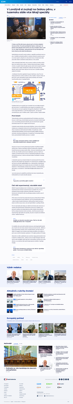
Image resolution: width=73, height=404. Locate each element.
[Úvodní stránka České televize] (10, 379)
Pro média (21, 383)
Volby (18, 4)
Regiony (29, 4)
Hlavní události (7, 4)
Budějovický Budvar (16, 259)
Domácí (21, 4)
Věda (43, 4)
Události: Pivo (9, 40)
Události (18, 257)
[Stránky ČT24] (39, 383)
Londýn (31, 259)
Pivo (23, 257)
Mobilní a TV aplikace (8, 395)
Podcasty (51, 4)
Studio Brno (21, 387)
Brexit (27, 259)
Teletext (5, 388)
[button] (26, 28)
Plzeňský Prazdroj (35, 257)
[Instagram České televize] (59, 379)
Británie (22, 259)
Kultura (47, 4)
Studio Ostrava (22, 388)
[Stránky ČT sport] (49, 383)
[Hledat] (66, 1)
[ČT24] (3, 1)
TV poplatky (6, 387)
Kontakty (21, 397)
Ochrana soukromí (17, 401)
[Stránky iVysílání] (61, 383)
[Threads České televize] (68, 379)
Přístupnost (23, 401)
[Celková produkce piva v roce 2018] (29, 91)
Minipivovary (28, 257)
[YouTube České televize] (64, 379)
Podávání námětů (22, 394)
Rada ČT (20, 390)
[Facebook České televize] (62, 379)
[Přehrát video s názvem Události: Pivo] (26, 28)
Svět (25, 4)
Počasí (39, 4)
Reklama (21, 385)
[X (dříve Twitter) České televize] (66, 379)
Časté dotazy (21, 395)
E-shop (5, 394)
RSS (68, 401)
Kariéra (20, 392)
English (12, 401)
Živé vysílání (6, 385)
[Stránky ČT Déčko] (39, 387)
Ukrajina (13, 4)
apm (7, 15)
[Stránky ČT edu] (60, 387)
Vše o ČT (5, 397)
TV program (6, 383)
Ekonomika (34, 4)
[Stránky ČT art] (48, 387)
